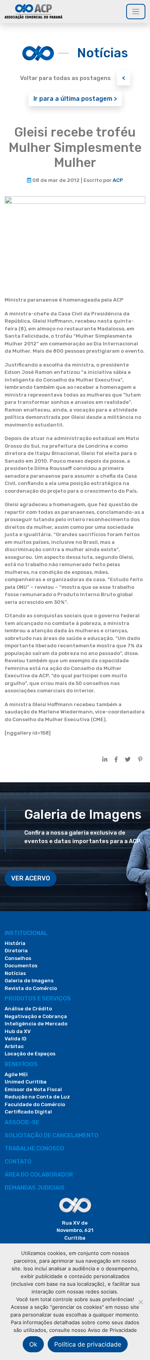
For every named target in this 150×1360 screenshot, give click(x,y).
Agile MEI (16, 1074)
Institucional (26, 933)
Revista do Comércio (31, 988)
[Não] (140, 1302)
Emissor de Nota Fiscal (33, 1089)
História (15, 943)
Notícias (15, 973)
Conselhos (18, 958)
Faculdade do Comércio (35, 1104)
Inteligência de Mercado (36, 1024)
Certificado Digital (28, 1112)
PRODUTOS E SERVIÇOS (38, 998)
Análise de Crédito (28, 1009)
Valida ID (16, 1039)
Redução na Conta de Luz (37, 1097)
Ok (33, 1344)
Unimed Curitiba (26, 1082)
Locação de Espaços (30, 1054)
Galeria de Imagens (29, 980)
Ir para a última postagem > (75, 98)
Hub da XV (18, 1031)
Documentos (21, 965)
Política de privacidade (87, 1344)
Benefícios (21, 1064)
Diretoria (16, 950)
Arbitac (14, 1046)
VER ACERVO (30, 878)
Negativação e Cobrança (36, 1016)
